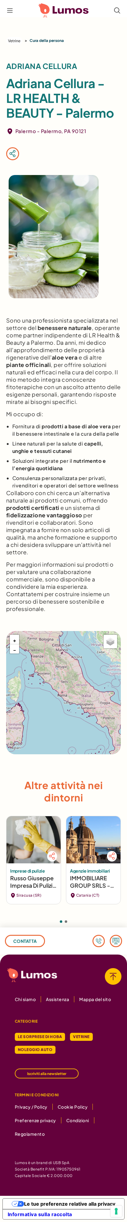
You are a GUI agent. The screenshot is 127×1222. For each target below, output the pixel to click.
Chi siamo (25, 999)
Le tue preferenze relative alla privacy (69, 1204)
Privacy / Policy (31, 1107)
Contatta (25, 941)
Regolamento (30, 1134)
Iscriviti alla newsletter (46, 1073)
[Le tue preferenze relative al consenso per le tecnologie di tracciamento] (116, 1211)
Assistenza (57, 999)
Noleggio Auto (35, 1049)
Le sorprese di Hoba (40, 1036)
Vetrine (14, 41)
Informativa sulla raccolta (40, 1214)
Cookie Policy (73, 1107)
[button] (14, 639)
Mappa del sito (95, 999)
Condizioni (77, 1120)
